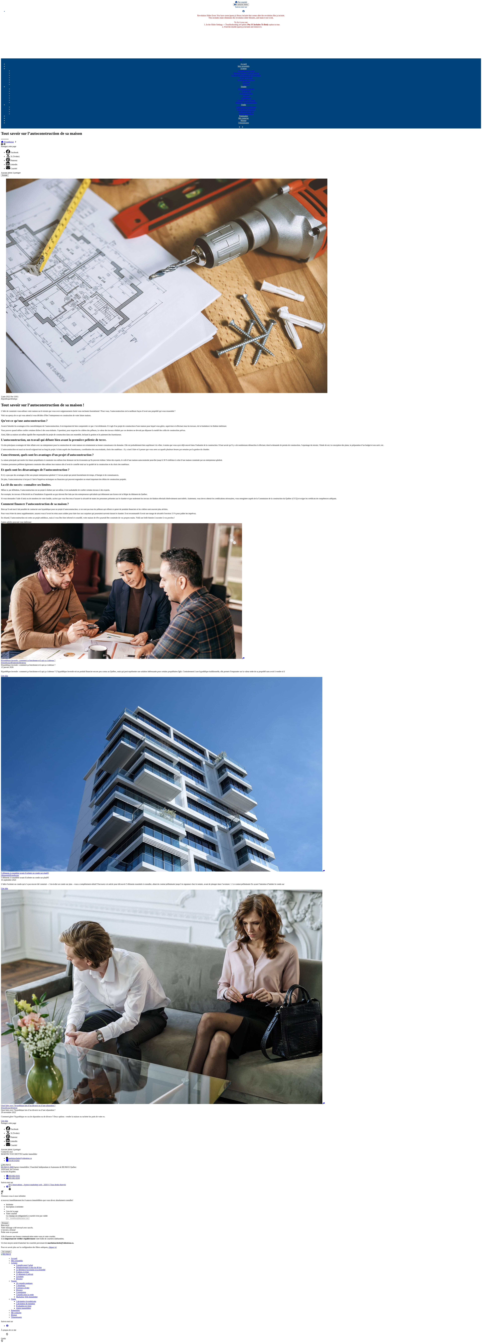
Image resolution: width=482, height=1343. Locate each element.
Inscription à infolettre (14, 1207)
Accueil (243, 64)
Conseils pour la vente (246, 100)
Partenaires (243, 116)
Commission (246, 98)
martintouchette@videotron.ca (20, 1158)
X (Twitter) (15, 156)
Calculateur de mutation (246, 109)
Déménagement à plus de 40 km (246, 73)
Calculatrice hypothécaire (246, 107)
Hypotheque (9, 142)
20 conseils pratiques (246, 89)
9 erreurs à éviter (246, 93)
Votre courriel (11, 1214)
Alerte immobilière (246, 114)
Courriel (14, 168)
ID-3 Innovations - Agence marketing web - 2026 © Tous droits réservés (37, 1185)
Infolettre (9, 1204)
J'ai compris (6, 1252)
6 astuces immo (242, 5)
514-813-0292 (13, 1161)
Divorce (246, 84)
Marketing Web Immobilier (246, 102)
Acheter (243, 68)
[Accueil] (236, 2)
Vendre (243, 87)
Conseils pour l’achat (246, 71)
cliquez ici (53, 1247)
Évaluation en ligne (246, 111)
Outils (243, 105)
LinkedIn (13, 164)
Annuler (5, 175)
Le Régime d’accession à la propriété (246, 75)
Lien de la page (12, 1211)
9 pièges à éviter (246, 77)
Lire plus (4, 676)
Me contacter (243, 118)
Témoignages (243, 123)
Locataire (246, 82)
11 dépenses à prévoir (246, 80)
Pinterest (13, 160)
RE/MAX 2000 (7, 1167)
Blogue (243, 120)
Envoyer (5, 1223)
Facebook (14, 152)
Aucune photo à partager (11, 173)
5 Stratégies (246, 91)
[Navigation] (241, 60)
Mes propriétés (243, 66)
